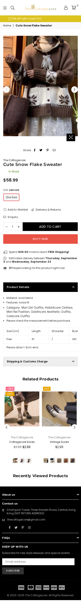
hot (10, 394)
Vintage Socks (59, 442)
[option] (42, 19)
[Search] (12, 7)
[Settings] (66, 7)
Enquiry (12, 217)
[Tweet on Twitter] (41, 150)
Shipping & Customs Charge (27, 361)
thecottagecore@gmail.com (26, 519)
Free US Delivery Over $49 (44, 18)
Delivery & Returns (48, 210)
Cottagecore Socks (22, 442)
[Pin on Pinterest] (47, 150)
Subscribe (13, 570)
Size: (11, 190)
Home (7, 25)
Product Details (18, 287)
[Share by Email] (54, 150)
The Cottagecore (14, 160)
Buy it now (40, 239)
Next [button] (74, 89)
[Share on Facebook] (35, 150)
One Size (11, 197)
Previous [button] (6, 89)
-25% (10, 388)
